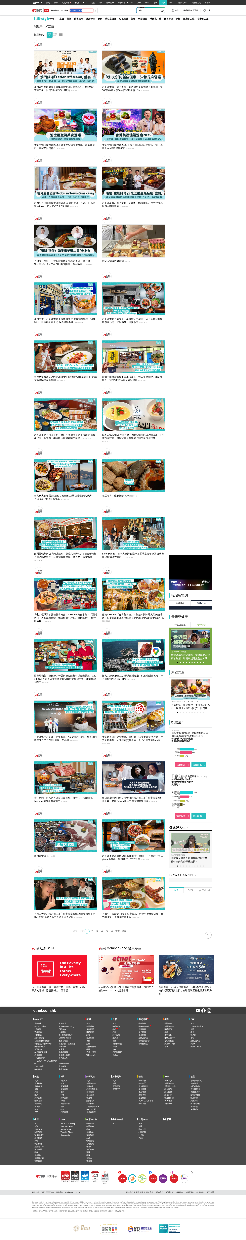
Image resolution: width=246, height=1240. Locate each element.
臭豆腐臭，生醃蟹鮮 (113, 495)
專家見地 (142, 1095)
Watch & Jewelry (67, 1126)
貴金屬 (89, 1098)
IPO (114, 1049)
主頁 (62, 19)
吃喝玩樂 (62, 1046)
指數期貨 (142, 1023)
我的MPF (168, 1103)
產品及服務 (63, 1069)
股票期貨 (142, 1029)
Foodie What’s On (178, 702)
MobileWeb (104, 1182)
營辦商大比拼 (170, 1086)
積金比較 (168, 1095)
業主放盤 (194, 1106)
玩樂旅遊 (142, 19)
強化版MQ (75, 1181)
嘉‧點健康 (175, 652)
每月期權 (142, 1032)
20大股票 (116, 1035)
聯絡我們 (159, 1192)
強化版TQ (85, 1181)
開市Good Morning (66, 1026)
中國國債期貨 (145, 1026)
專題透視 (90, 1026)
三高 (88, 1138)
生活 (163, 3)
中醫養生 (90, 1126)
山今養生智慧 (143, 10)
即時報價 (116, 1026)
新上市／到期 (170, 1044)
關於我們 (129, 1192)
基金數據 (142, 1098)
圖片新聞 (90, 1038)
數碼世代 (180, 603)
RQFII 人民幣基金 (146, 1101)
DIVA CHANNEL (181, 875)
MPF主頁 (168, 1081)
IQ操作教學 (39, 1066)
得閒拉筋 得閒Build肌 (43, 1044)
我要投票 (180, 764)
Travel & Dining (67, 1132)
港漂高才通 (155, 19)
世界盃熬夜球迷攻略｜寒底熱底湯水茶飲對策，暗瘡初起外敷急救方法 (190, 657)
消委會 (89, 1158)
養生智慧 (201, 625)
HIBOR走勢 (91, 1109)
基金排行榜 (143, 1086)
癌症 (88, 1129)
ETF (85, 3)
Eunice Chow (193, 702)
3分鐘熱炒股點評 (66, 1035)
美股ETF (194, 1044)
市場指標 (90, 1103)
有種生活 (62, 1066)
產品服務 (139, 1192)
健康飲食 (90, 1132)
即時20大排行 (170, 1038)
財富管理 (90, 19)
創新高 (115, 1038)
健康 (100, 19)
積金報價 (168, 1089)
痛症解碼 (90, 1135)
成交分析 (168, 1035)
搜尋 (88, 1049)
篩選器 (193, 1035)
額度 (62, 1083)
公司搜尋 (64, 1112)
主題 (192, 1029)
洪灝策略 (38, 1049)
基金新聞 (142, 1083)
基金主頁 (142, 1081)
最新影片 (38, 1023)
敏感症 (89, 1147)
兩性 (88, 1152)
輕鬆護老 (90, 1141)
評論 (88, 1035)
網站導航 (190, 1192)
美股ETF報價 (195, 1046)
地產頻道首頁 (196, 1081)
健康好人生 (182, 3)
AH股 (114, 1046)
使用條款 (180, 1192)
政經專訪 (38, 1032)
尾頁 (124, 931)
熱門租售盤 (195, 1086)
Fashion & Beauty (68, 1123)
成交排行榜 (195, 1089)
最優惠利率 (91, 1112)
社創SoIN (43, 948)
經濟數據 (90, 1101)
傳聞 (88, 1041)
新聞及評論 (143, 1038)
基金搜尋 (142, 1089)
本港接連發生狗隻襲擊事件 (185, 776)
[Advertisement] (190, 912)
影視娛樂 (123, 19)
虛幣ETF (116, 1089)
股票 (56, 3)
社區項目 (142, 1132)
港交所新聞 (91, 1046)
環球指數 (38, 1083)
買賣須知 (194, 1101)
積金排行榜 (169, 1098)
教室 (166, 1046)
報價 (192, 1032)
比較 (192, 1038)
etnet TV (38, 3)
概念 (36, 1095)
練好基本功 (63, 1058)
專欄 (178, 19)
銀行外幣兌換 (92, 1089)
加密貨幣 (116, 1076)
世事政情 (78, 19)
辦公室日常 (110, 19)
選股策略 (38, 1103)
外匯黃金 (110, 3)
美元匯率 (90, 1095)
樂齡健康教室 (40, 1046)
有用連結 (200, 1192)
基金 (139, 3)
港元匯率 (90, 1092)
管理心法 (201, 603)
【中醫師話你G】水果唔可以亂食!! (187, 585)
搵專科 (89, 1161)
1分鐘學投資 (39, 1058)
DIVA (171, 3)
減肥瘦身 (90, 1149)
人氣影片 (62, 1023)
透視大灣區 (91, 1052)
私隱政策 (170, 1192)
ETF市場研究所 (196, 1026)
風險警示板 (65, 1103)
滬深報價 (64, 1089)
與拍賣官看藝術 (40, 1052)
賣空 (114, 1041)
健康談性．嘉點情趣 (67, 1044)
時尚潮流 (38, 1069)
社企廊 (141, 1135)
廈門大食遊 (40, 856)
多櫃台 (115, 1055)
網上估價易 (195, 1103)
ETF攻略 (62, 1029)
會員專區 (168, 19)
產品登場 (142, 1092)
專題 (140, 1123)
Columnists (65, 1135)
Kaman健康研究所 (178, 855)
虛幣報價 (116, 1086)
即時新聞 (90, 1032)
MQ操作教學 (64, 1063)
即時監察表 (143, 1044)
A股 (100, 3)
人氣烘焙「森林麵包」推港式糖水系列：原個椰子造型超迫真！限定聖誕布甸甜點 (190, 707)
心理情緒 (90, 1144)
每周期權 (142, 1035)
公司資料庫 (117, 1052)
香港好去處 (196, 3)
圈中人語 (142, 1129)
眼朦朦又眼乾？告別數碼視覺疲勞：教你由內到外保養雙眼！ (190, 860)
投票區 (208, 3)
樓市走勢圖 (195, 1095)
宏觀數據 (38, 1086)
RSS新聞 (210, 1192)
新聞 (48, 3)
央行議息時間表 (92, 1106)
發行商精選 (169, 1041)
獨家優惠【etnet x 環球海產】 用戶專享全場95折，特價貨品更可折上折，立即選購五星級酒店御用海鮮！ (186, 990)
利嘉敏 (183, 652)
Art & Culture (66, 1129)
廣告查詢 (149, 1192)
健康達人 (62, 1049)
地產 (155, 3)
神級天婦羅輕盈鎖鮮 (113, 261)
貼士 (88, 1044)
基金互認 (142, 1103)
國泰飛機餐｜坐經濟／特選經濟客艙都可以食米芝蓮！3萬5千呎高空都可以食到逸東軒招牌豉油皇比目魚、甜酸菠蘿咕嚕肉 (65, 679)
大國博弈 (38, 1035)
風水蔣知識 (39, 1038)
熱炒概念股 (117, 1044)
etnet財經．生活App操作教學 (45, 1062)
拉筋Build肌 (180, 625)
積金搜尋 (168, 1092)
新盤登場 (194, 1083)
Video (141, 1138)
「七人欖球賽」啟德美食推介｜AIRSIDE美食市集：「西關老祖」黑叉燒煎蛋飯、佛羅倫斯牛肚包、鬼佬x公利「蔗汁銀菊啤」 (65, 617)
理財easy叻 (91, 1055)
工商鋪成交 (195, 1092)
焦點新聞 (90, 1029)
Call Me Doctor (65, 1038)
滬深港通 (64, 1086)
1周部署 (37, 1029)
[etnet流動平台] (47, 1176)
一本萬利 (62, 1032)
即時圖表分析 (144, 1041)
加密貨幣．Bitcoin (125, 3)
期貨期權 (65, 3)
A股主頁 (64, 1081)
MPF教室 (168, 1101)
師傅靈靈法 (39, 1055)
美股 (93, 3)
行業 (114, 1032)
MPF (147, 3)
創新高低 (38, 1101)
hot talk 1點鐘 (40, 1026)
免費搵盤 (194, 1109)
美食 (133, 19)
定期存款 (90, 1086)
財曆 (95, 1181)
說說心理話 (63, 1041)
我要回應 (197, 764)
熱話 (69, 19)
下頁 (117, 931)
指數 (114, 1029)
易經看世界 (63, 1052)
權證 (77, 3)
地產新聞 (194, 1098)
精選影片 (206, 581)
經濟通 (65, 1181)
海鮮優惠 (38, 1161)
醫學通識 (90, 1123)
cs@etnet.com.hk (72, 1192)
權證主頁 (168, 1023)
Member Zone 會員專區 (120, 948)
